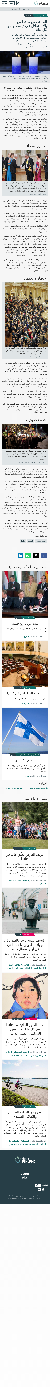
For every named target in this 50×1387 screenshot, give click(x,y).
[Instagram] (39, 1189)
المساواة (42, 883)
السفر (21, 968)
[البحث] (18, 3)
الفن (44, 1055)
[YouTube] (43, 1189)
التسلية (26, 880)
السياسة (25, 703)
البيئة (27, 1141)
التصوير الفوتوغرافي (21, 1052)
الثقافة (27, 968)
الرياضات (18, 880)
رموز (27, 776)
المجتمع (30, 541)
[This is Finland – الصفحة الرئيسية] (41, 3)
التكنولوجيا (35, 968)
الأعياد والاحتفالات (21, 964)
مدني (11, 1144)
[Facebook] (39, 1185)
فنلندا (23, 541)
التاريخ (26, 636)
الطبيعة (11, 880)
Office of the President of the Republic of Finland (25, 788)
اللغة (11, 3)
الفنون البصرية (12, 968)
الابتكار (10, 964)
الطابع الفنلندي (41, 541)
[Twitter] (36, 1185)
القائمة (4, 3)
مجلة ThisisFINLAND (20, 1055)
